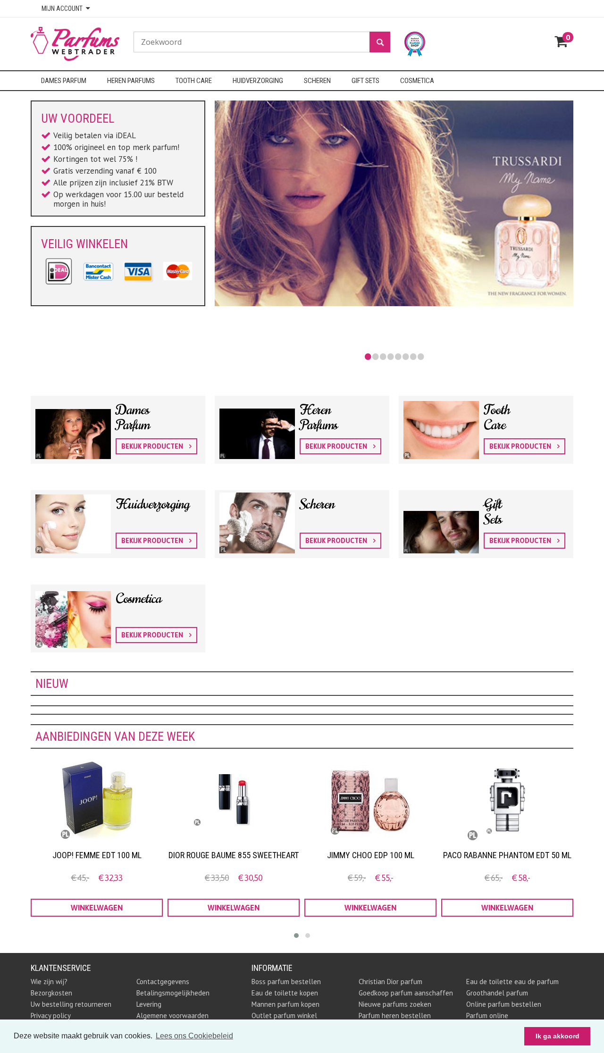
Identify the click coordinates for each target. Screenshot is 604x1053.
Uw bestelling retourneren (71, 1004)
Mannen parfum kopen (285, 1004)
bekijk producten (153, 446)
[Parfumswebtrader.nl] (82, 43)
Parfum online (487, 1015)
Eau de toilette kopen (285, 992)
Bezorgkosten (51, 992)
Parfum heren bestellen (395, 1015)
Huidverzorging (152, 504)
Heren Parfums (318, 418)
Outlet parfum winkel (284, 1015)
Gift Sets (493, 512)
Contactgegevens (162, 981)
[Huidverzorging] (118, 515)
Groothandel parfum (497, 992)
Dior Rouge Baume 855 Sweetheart (233, 855)
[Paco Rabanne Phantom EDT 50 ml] (507, 800)
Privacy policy (51, 1015)
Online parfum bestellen (503, 1004)
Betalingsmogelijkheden (173, 992)
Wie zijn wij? (49, 981)
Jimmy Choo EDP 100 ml (370, 855)
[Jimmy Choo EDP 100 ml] (370, 800)
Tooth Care (497, 418)
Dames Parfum (133, 418)
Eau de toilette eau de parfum (512, 981)
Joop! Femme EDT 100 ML (97, 855)
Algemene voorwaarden (172, 1015)
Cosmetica (138, 598)
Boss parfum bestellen (286, 981)
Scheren (317, 504)
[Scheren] (302, 515)
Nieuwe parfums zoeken (395, 1004)
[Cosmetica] (118, 610)
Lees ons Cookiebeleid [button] (194, 1036)
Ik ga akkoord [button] (557, 1036)
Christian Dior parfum (390, 981)
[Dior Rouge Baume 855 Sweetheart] (234, 800)
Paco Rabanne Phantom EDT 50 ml (507, 855)
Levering (148, 1004)
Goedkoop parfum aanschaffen (406, 992)
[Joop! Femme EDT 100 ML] (97, 800)
